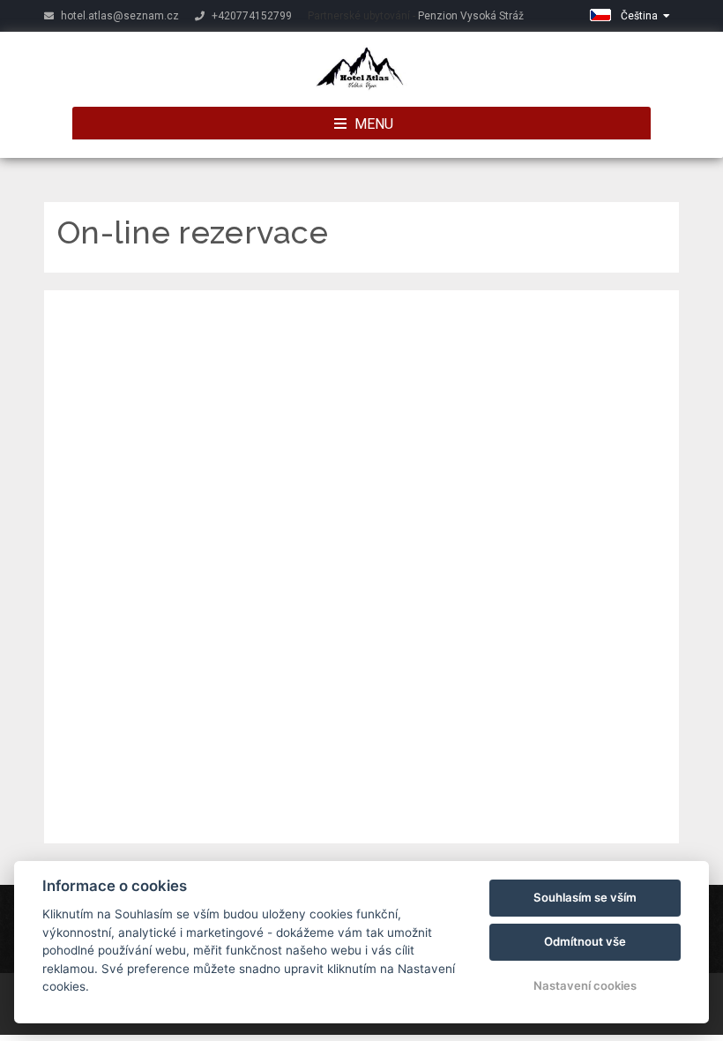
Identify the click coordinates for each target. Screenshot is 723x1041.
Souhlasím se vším (585, 897)
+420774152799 (250, 16)
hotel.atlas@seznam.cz (118, 16)
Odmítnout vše (585, 941)
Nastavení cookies (585, 985)
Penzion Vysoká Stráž (471, 16)
